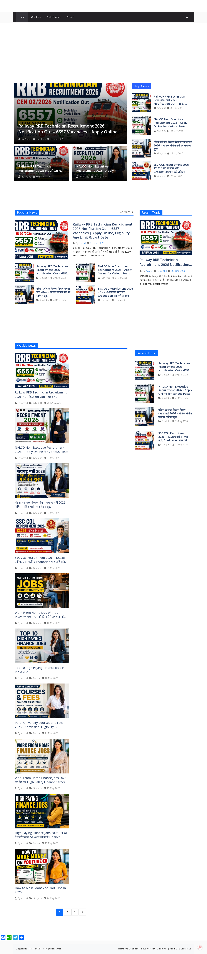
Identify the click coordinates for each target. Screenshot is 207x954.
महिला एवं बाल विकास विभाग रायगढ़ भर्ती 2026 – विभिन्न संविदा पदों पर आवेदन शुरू (173, 145)
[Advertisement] (103, 44)
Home (22, 16)
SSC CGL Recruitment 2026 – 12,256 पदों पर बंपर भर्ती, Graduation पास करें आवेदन (172, 168)
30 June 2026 (57, 139)
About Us (174, 948)
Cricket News (53, 16)
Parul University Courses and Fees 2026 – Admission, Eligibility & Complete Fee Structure (39, 727)
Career (70, 16)
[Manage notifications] (199, 947)
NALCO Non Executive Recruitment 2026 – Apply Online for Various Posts (95, 170)
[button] (187, 17)
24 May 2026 (100, 176)
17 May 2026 (51, 733)
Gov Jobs (36, 16)
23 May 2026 (176, 153)
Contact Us (186, 948)
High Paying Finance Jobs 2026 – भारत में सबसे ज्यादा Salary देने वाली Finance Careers (41, 837)
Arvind (28, 139)
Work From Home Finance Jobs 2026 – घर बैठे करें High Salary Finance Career (41, 780)
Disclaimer (162, 948)
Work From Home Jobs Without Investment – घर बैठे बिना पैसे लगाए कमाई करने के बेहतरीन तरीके (39, 617)
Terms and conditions (129, 948)
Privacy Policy (148, 948)
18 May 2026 (53, 623)
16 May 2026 (53, 898)
